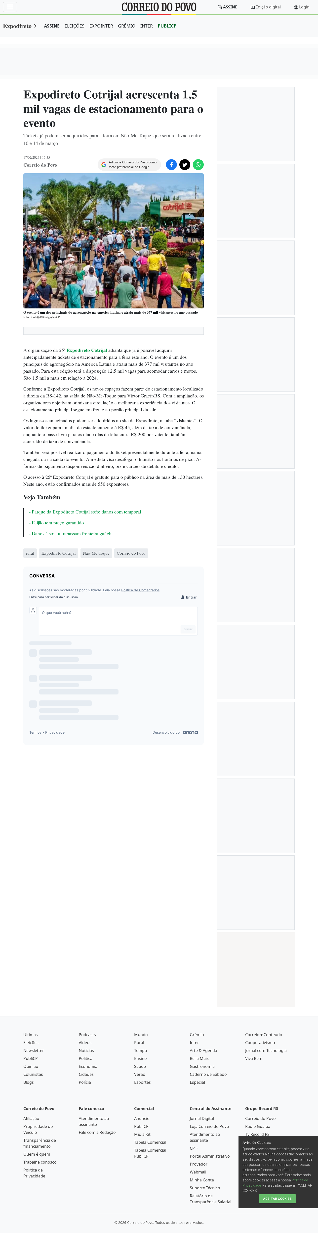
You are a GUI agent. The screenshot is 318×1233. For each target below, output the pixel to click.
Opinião (30, 1066)
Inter (194, 1042)
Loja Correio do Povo (209, 1126)
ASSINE (52, 26)
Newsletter (33, 1050)
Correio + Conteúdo (263, 1034)
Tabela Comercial (150, 1142)
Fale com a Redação (97, 1132)
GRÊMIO (126, 26)
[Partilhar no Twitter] (184, 164)
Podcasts (87, 1034)
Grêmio (197, 1034)
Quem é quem (36, 1154)
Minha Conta (202, 1180)
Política (85, 1058)
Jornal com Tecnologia (266, 1050)
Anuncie (141, 1118)
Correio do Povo (260, 1118)
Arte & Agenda (203, 1050)
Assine (230, 7)
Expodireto (17, 25)
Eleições (31, 1042)
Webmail (198, 1172)
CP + (194, 1148)
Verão (139, 1074)
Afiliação (31, 1118)
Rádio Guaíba (257, 1126)
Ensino (140, 1058)
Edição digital (268, 7)
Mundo (141, 1034)
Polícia (85, 1082)
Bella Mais (199, 1058)
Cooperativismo (260, 1042)
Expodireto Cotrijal (87, 350)
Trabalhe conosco (40, 1162)
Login (304, 7)
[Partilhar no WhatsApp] (198, 164)
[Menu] (10, 7)
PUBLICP (167, 26)
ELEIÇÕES (74, 26)
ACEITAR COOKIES (277, 1199)
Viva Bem (253, 1058)
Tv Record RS (257, 1134)
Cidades (86, 1074)
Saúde (140, 1066)
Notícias (86, 1050)
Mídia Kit (142, 1134)
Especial (197, 1082)
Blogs (28, 1082)
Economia (88, 1066)
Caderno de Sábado (208, 1074)
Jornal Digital (202, 1118)
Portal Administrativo (210, 1156)
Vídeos (85, 1042)
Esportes (142, 1082)
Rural (139, 1042)
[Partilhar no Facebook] (171, 164)
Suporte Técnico (205, 1188)
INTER (146, 26)
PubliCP (30, 1058)
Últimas (30, 1034)
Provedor (198, 1164)
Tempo (140, 1050)
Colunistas (33, 1074)
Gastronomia (202, 1066)
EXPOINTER (101, 26)
